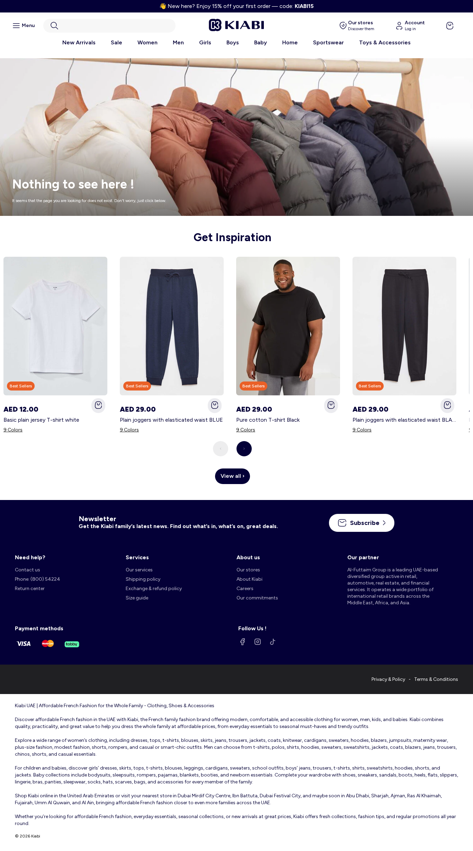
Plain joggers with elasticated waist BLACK (404, 419)
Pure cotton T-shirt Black (268, 419)
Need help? (30, 557)
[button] (109, 26)
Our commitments (257, 598)
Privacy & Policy (388, 679)
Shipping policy (143, 579)
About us (248, 557)
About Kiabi (249, 579)
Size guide (137, 598)
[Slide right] (244, 448)
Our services (139, 570)
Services (137, 557)
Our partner (363, 557)
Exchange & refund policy (154, 588)
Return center (30, 588)
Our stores (248, 570)
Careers (245, 588)
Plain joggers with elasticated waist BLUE (171, 419)
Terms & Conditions (436, 679)
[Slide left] (220, 448)
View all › (232, 476)
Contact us (27, 570)
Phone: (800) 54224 (37, 579)
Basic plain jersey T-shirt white (41, 419)
